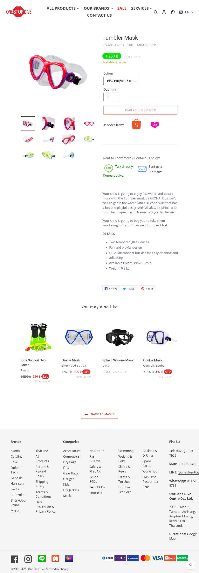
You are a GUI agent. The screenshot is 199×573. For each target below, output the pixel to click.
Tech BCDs (97, 487)
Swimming (126, 451)
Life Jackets (71, 490)
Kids (66, 484)
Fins (66, 468)
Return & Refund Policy (42, 471)
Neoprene (96, 451)
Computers (71, 456)
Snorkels (95, 493)
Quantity (109, 89)
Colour (108, 73)
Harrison (17, 483)
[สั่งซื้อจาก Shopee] (136, 129)
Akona (15, 451)
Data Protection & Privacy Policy (45, 507)
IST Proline (18, 495)
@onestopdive (188, 472)
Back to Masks (102, 414)
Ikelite (15, 489)
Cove (14, 462)
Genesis (16, 478)
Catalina (17, 456)
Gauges (68, 479)
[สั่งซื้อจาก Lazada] (155, 129)
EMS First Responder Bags (150, 481)
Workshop (150, 471)
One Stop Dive (36, 569)
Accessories (71, 451)
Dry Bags (69, 462)
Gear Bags (70, 473)
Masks (67, 496)
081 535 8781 (187, 464)
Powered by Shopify (57, 569)
